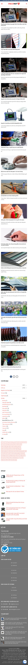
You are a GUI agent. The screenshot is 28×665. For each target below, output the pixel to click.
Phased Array (12, 455)
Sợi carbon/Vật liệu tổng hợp (8, 422)
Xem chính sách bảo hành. (14, 659)
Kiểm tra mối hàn (4, 448)
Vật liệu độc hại (5, 432)
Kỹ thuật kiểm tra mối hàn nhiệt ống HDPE (9, 195)
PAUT (8, 455)
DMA (22, 442)
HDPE (18, 444)
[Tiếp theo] (17, 376)
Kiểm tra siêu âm (4, 451)
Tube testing (15, 457)
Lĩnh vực (3, 387)
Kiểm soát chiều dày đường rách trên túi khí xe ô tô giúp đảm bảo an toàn (13, 293)
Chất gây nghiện (5, 402)
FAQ (11, 444)
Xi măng (4, 434)
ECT (2, 444)
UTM (22, 457)
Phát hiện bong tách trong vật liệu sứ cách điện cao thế (12, 342)
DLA (19, 442)
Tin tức (2, 393)
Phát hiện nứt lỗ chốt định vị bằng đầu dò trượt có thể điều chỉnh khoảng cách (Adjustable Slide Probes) (16, 633)
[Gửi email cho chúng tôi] (3, 544)
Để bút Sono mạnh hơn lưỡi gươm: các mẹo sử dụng (12, 171)
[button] (2, 3)
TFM (7, 457)
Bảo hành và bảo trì (7, 662)
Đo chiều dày (14, 459)
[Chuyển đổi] (26, 385)
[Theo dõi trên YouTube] (6, 544)
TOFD (10, 457)
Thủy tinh (4, 428)
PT (19, 455)
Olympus (22, 453)
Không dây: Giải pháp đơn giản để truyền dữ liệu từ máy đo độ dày (13, 318)
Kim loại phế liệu (5, 414)
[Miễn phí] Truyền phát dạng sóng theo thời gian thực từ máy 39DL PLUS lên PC (15, 638)
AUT (5, 442)
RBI (21, 455)
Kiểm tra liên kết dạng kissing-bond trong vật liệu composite (13, 267)
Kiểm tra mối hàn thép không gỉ (15, 448)
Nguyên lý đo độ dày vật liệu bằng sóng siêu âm (11, 366)
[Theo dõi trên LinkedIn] (5, 544)
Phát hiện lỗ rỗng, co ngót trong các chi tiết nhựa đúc (12, 147)
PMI (16, 455)
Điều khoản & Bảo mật (19, 661)
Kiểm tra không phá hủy (16, 446)
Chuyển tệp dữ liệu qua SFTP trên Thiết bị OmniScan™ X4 (14, 628)
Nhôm (3, 418)
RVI (4, 457)
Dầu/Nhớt (4, 406)
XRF (9, 459)
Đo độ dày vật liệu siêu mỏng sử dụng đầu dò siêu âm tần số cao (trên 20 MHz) (13, 244)
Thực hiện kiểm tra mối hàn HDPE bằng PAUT (10, 49)
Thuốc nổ (4, 426)
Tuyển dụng (3, 395)
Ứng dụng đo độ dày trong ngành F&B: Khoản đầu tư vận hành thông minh (14, 25)
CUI (16, 442)
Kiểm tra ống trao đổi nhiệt (21, 451)
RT (1, 457)
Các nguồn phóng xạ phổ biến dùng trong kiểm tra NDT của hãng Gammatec (16, 619)
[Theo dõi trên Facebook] (1, 544)
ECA (25, 442)
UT (19, 457)
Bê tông (4, 400)
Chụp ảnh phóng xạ (11, 442)
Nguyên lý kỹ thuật (5, 390)
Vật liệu (2, 398)
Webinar (2, 459)
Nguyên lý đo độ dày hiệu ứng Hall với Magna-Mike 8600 (13, 99)
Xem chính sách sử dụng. (21, 658)
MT (7, 453)
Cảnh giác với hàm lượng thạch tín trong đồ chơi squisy (12, 219)
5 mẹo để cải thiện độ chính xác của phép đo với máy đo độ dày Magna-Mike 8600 (13, 74)
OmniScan (3, 455)
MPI (4, 453)
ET (4, 444)
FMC (14, 444)
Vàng (3, 430)
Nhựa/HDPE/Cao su (6, 420)
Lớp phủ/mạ (5, 416)
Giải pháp (3, 385)
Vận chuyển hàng (17, 662)
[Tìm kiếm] (26, 3)
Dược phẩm (4, 408)
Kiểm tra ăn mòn (12, 451)
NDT (10, 453)
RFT (24, 455)
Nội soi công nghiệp (16, 453)
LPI (2, 453)
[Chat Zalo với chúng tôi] (25, 662)
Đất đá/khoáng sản (6, 404)
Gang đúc (4, 410)
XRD (6, 459)
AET (2, 442)
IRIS (20, 444)
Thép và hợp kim (6, 424)
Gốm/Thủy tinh (5, 412)
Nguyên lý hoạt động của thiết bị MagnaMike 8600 (11, 123)
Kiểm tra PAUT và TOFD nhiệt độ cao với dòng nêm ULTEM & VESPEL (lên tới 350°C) (16, 623)
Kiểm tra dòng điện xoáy (5, 446)
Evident (8, 444)
